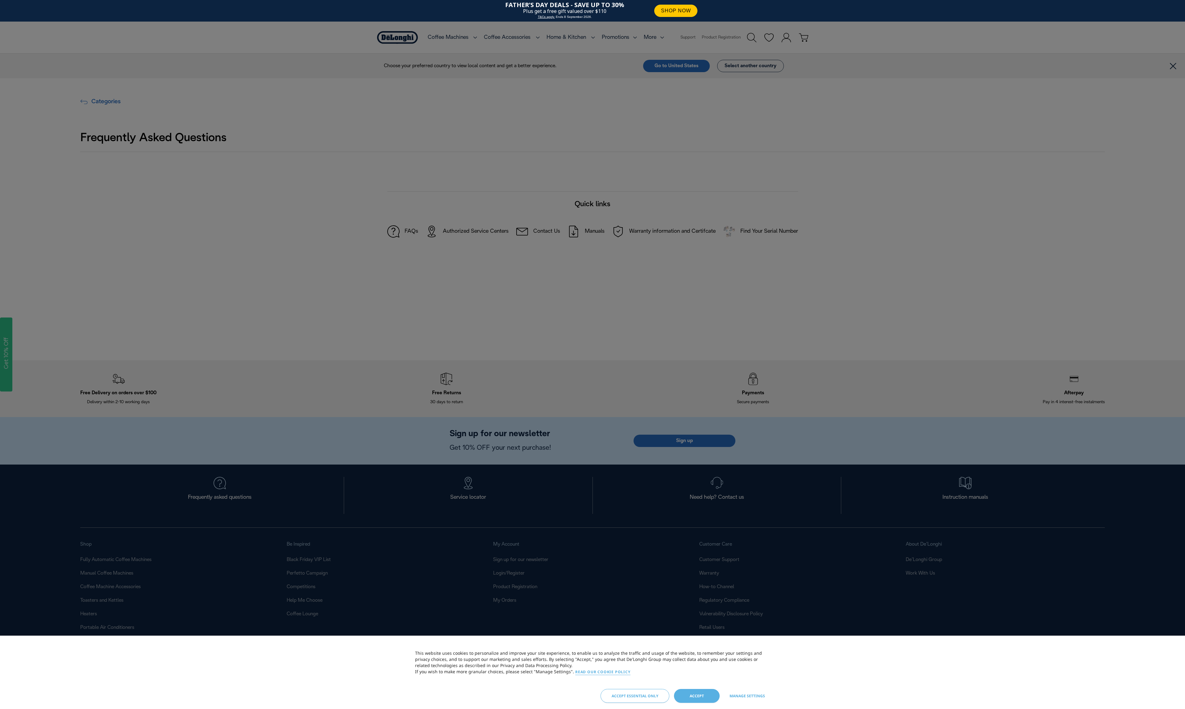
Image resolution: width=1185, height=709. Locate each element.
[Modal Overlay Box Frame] (592, 11)
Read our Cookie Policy (602, 671)
